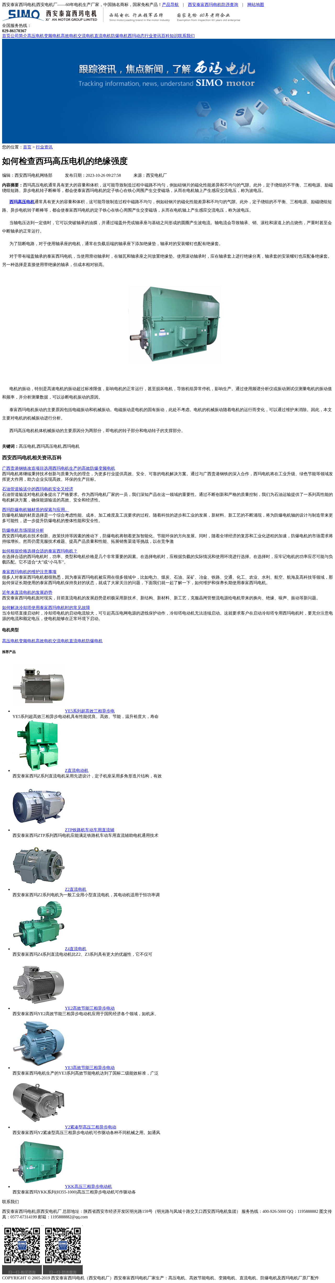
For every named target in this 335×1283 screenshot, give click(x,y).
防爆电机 (119, 36)
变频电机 (52, 36)
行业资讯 (152, 36)
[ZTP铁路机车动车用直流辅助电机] (39, 830)
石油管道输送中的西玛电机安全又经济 (37, 489)
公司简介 (18, 36)
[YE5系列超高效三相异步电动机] (39, 711)
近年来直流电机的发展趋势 (27, 592)
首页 (6, 36)
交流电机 (85, 36)
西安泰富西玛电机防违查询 (213, 4)
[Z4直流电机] (39, 949)
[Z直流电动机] (39, 770)
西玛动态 (136, 36)
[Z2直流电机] (39, 889)
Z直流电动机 (76, 770)
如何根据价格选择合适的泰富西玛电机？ (39, 551)
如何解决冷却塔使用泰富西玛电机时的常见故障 (46, 607)
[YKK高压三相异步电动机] (39, 1186)
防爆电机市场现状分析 (23, 530)
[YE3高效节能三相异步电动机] (39, 1067)
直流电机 (102, 36)
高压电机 (35, 36)
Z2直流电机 (75, 889)
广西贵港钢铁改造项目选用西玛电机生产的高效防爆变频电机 (58, 468)
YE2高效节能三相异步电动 (90, 1008)
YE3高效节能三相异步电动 (90, 1067)
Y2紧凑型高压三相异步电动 (90, 1127)
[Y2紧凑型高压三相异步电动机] (39, 1127)
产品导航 (170, 4)
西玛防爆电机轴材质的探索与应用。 (35, 509)
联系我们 (186, 36)
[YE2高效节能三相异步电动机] (39, 1008)
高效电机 (69, 36)
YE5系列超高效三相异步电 (90, 711)
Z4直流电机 (75, 949)
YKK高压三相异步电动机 (88, 1186)
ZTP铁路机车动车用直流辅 (89, 830)
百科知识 (169, 36)
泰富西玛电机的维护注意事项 (29, 571)
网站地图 (255, 4)
